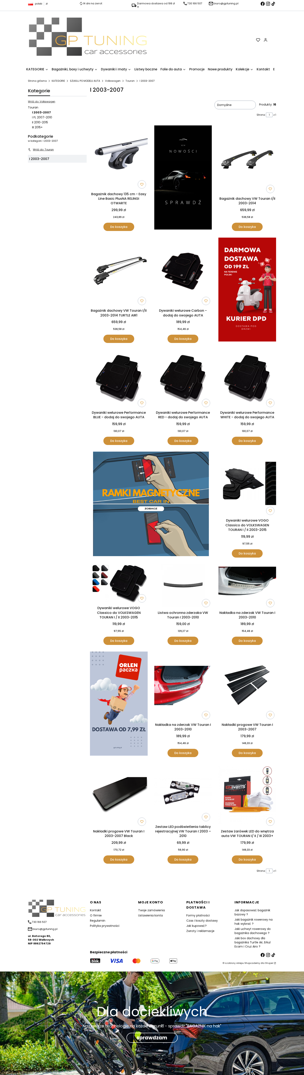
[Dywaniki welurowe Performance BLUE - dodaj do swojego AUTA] (119, 379)
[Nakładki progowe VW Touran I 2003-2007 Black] (119, 795)
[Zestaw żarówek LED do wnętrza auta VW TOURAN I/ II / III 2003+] (247, 795)
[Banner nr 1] (183, 178)
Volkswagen (113, 81)
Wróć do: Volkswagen (41, 101)
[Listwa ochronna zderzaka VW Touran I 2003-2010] (183, 586)
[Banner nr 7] (151, 505)
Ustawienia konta (150, 915)
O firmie (96, 915)
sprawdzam (152, 1037)
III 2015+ (37, 127)
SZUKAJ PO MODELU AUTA (85, 81)
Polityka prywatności (104, 926)
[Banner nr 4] (247, 290)
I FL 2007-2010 (42, 117)
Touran (130, 81)
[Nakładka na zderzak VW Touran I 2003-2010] (247, 586)
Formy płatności (198, 915)
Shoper (269, 963)
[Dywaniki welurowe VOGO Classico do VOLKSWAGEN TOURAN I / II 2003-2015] (247, 484)
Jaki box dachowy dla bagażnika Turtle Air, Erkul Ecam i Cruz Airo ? (252, 942)
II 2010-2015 (40, 122)
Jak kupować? (196, 926)
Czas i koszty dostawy (202, 921)
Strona (261, 115)
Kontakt (95, 910)
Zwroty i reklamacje (200, 931)
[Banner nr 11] (119, 704)
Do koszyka (118, 227)
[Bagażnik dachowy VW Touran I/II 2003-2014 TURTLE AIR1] (119, 272)
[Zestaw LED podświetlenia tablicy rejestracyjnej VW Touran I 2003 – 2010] (183, 793)
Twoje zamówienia (151, 910)
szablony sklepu (234, 963)
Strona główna (37, 81)
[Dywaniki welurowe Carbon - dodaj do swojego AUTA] (183, 272)
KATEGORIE (58, 81)
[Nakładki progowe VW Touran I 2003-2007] (247, 686)
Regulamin (97, 921)
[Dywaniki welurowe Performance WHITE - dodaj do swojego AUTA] (247, 379)
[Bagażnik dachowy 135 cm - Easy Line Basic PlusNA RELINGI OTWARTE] (119, 158)
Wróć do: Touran (43, 149)
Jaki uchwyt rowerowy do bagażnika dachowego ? (253, 931)
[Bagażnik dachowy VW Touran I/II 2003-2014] (247, 160)
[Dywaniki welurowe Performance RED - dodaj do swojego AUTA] (183, 379)
